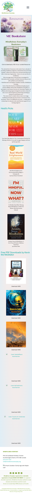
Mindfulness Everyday (8, 13)
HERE (16, 483)
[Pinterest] (21, 473)
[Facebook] (10, 473)
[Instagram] (13, 473)
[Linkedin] (19, 473)
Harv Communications (13, 490)
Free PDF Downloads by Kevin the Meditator (15, 253)
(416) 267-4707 (7, 459)
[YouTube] (16, 473)
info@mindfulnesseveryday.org (12, 461)
